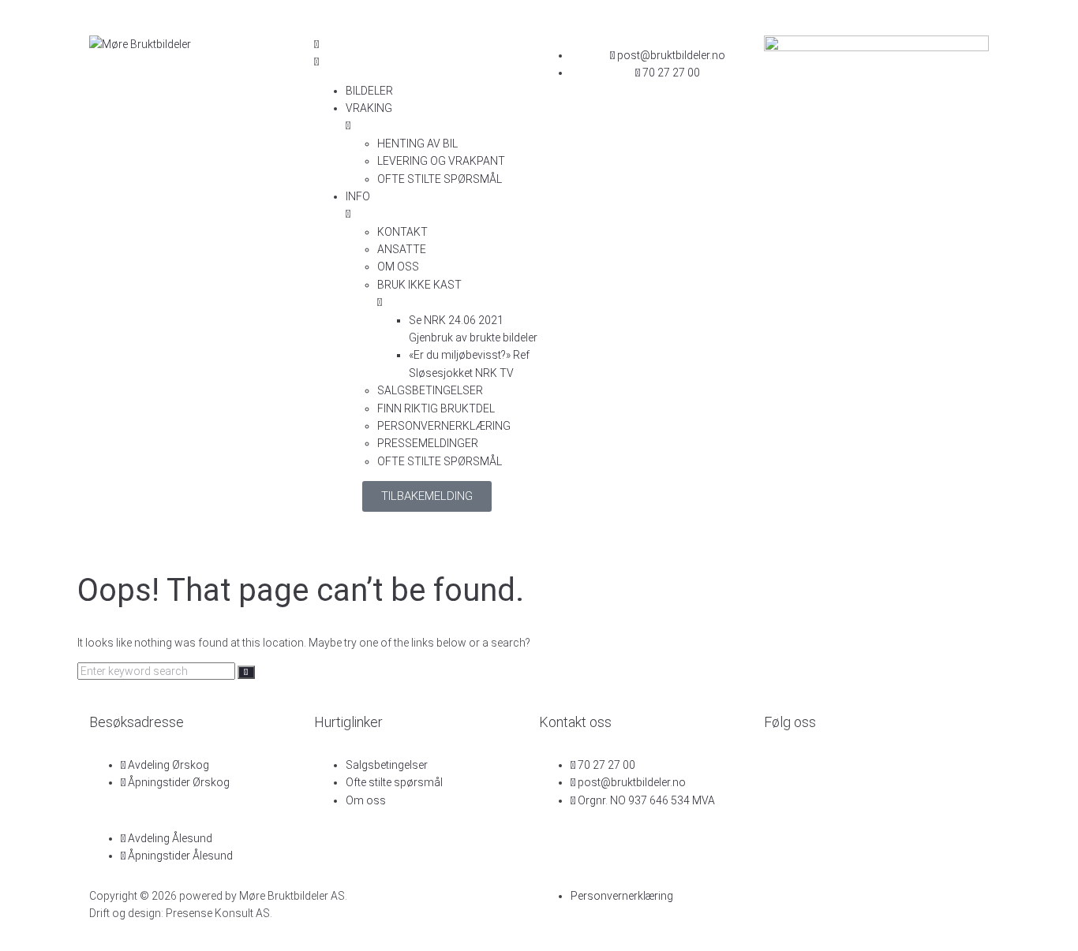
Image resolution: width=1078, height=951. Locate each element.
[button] (426, 53)
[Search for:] (157, 671)
